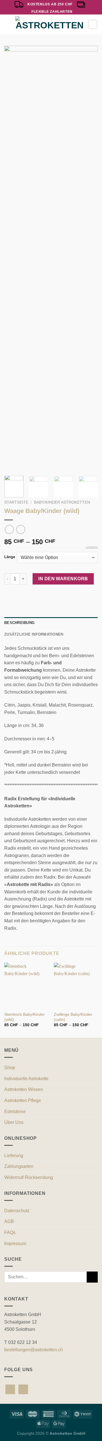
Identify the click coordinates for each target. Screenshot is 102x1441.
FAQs (10, 1232)
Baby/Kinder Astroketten (62, 502)
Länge (9, 557)
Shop (9, 1067)
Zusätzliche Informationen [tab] (33, 634)
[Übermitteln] (92, 1277)
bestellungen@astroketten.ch (33, 1349)
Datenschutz (16, 1210)
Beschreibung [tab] (19, 623)
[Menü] (7, 25)
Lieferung (13, 1155)
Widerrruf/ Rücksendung (28, 1177)
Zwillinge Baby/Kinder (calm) (73, 1017)
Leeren (92, 547)
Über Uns (14, 1122)
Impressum (15, 1243)
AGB (9, 1221)
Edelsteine (15, 1111)
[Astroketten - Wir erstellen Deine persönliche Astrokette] (49, 24)
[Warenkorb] (92, 24)
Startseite (16, 502)
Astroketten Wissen (23, 1089)
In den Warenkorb (63, 578)
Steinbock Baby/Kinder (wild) (24, 1017)
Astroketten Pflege (22, 1100)
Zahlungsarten (18, 1166)
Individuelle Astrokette (26, 1078)
